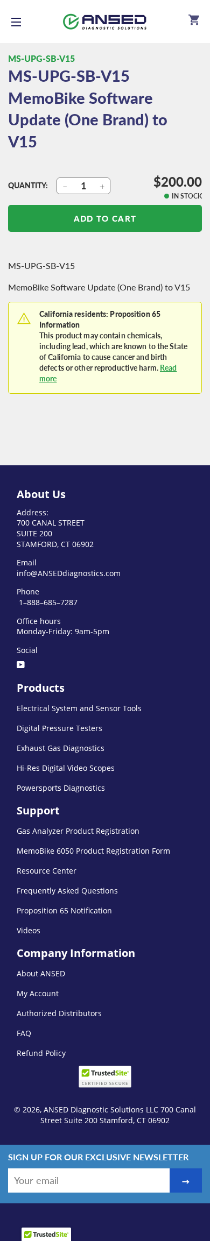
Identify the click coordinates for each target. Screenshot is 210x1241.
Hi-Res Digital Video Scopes (66, 768)
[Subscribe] (186, 1180)
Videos (28, 930)
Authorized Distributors (59, 1013)
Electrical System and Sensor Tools (79, 708)
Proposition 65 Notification (64, 910)
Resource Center (46, 871)
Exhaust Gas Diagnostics (60, 748)
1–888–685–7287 (47, 602)
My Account (38, 993)
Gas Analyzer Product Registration (78, 831)
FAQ (24, 1033)
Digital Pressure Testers (59, 728)
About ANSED (41, 973)
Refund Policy (41, 1053)
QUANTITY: (28, 185)
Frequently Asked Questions (67, 890)
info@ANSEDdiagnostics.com (69, 573)
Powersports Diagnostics (61, 788)
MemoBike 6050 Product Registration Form (93, 851)
